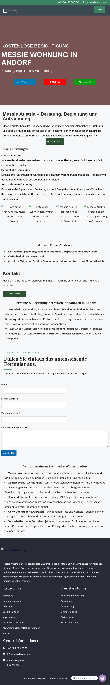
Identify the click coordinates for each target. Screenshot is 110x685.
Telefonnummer (10, 413)
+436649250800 (68, 2)
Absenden (8, 452)
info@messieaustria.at (94, 2)
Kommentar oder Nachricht (15, 427)
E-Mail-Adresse (10, 398)
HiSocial (42, 678)
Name (5, 384)
